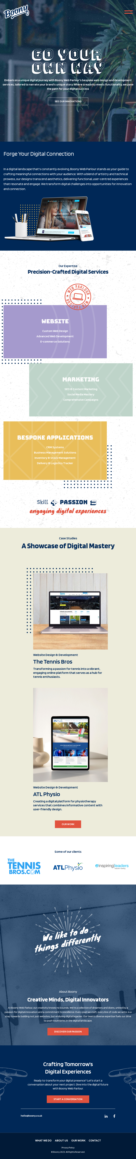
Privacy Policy (68, 1147)
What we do (43, 1140)
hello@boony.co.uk (31, 1115)
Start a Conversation (68, 1099)
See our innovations (68, 101)
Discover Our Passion (68, 1031)
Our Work (68, 824)
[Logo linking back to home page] (16, 12)
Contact (95, 1140)
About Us (61, 1140)
